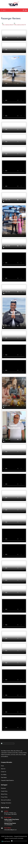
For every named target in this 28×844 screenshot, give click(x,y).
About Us (3, 768)
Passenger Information (6, 803)
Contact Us (3, 771)
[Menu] (23, 10)
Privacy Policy (4, 797)
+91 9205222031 (8, 821)
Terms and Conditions (6, 800)
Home (2, 766)
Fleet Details (4, 777)
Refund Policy (4, 794)
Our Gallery (3, 774)
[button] (3, 24)
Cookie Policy (4, 791)
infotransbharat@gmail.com (10, 829)
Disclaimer (3, 788)
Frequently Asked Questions (7, 780)
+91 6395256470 (8, 825)
